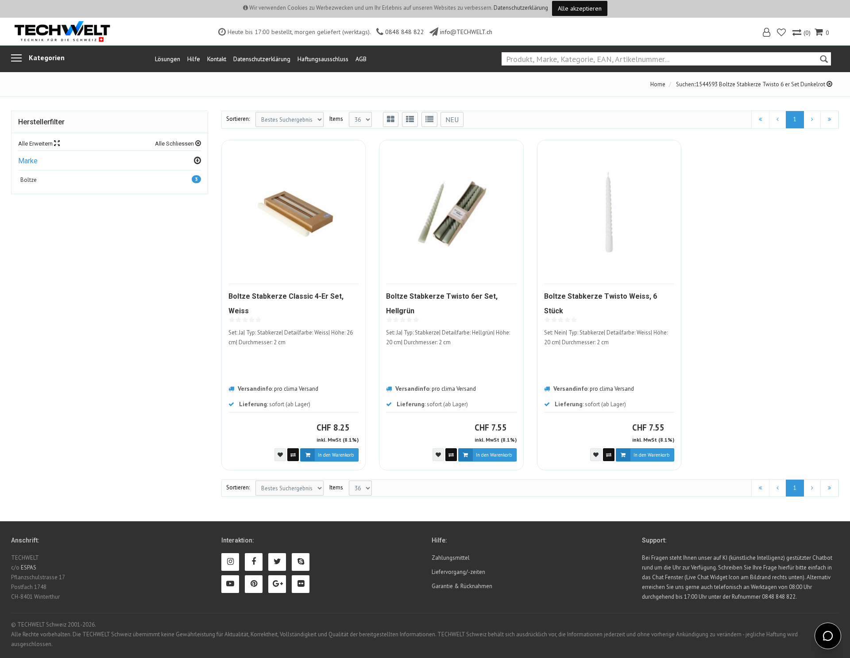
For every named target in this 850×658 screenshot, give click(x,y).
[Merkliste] (782, 33)
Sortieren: (238, 119)
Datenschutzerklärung (521, 8)
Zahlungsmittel (451, 558)
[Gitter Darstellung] (390, 119)
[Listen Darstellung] (410, 119)
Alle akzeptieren (580, 8)
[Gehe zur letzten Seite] (829, 119)
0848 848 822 (404, 32)
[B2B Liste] (429, 119)
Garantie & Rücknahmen (462, 586)
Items (336, 119)
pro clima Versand (296, 388)
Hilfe (193, 59)
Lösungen (167, 59)
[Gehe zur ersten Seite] (760, 119)
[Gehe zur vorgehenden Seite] (777, 119)
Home (657, 84)
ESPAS (28, 567)
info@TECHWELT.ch (466, 32)
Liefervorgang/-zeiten (458, 572)
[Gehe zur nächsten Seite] (812, 119)
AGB (361, 59)
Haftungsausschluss (323, 59)
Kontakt (216, 59)
